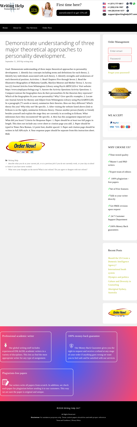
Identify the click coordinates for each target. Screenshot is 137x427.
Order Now (47, 28)
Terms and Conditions (63, 420)
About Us (17, 28)
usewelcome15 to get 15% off (73, 12)
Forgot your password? (119, 72)
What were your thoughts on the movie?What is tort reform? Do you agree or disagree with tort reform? (47, 169)
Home (5, 28)
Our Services (31, 28)
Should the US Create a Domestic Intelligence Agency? (119, 261)
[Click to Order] (25, 153)
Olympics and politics (118, 277)
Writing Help (13, 160)
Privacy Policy (76, 420)
